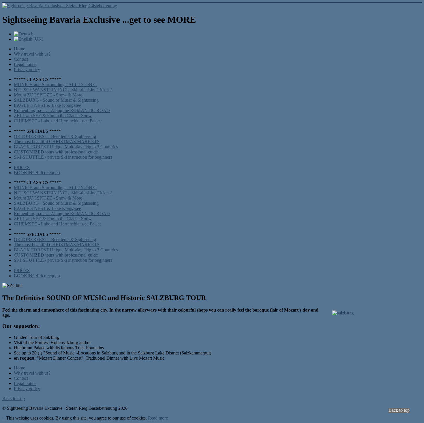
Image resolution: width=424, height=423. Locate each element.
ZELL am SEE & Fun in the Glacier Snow (53, 115)
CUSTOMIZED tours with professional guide (56, 151)
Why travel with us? (32, 54)
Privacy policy (27, 69)
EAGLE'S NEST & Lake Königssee (47, 105)
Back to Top (13, 398)
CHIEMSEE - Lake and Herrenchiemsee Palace (58, 120)
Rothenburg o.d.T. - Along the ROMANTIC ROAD (62, 110)
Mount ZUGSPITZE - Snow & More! (49, 94)
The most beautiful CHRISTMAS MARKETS (57, 141)
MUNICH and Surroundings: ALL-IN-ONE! (55, 84)
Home (19, 48)
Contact (21, 59)
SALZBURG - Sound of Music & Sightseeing (56, 100)
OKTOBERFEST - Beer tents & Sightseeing (55, 136)
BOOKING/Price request (37, 172)
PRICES (22, 167)
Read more (158, 418)
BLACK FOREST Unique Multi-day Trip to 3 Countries (66, 146)
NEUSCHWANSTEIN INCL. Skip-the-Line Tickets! (63, 89)
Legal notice (25, 64)
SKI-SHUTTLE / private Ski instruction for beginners (63, 157)
